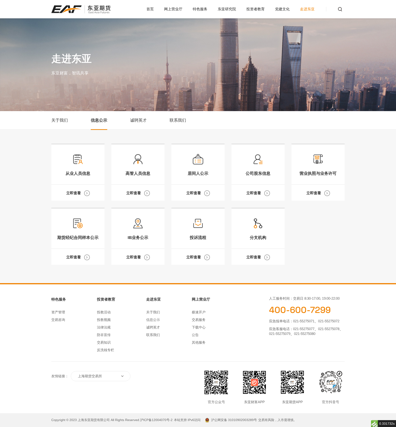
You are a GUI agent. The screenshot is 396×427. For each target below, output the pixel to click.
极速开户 (199, 312)
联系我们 (178, 120)
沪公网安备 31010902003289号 (234, 420)
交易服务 (199, 320)
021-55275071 (303, 321)
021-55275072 (328, 321)
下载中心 (199, 327)
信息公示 (99, 120)
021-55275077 (303, 329)
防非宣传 (104, 335)
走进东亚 (307, 9)
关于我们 (59, 120)
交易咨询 (58, 320)
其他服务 (199, 342)
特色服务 (200, 9)
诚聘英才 (138, 120)
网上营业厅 (173, 9)
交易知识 (104, 342)
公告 (195, 335)
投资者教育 (255, 9)
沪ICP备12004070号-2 (156, 420)
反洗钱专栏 (105, 350)
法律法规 (104, 327)
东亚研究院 (227, 9)
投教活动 (104, 312)
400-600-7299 (300, 309)
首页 (150, 9)
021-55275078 (328, 329)
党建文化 (282, 9)
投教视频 (104, 320)
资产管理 (58, 312)
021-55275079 (279, 334)
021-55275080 (304, 334)
